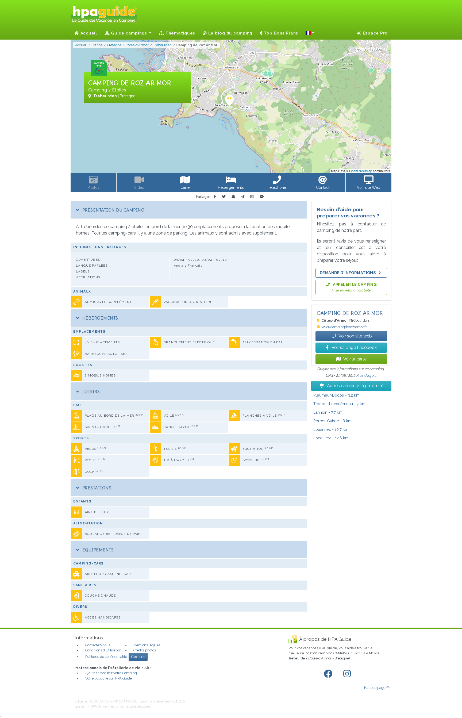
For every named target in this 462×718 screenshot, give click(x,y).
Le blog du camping (229, 33)
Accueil (88, 33)
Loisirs (90, 391)
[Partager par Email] (252, 197)
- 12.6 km (331, 438)
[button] (310, 33)
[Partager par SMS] (261, 197)
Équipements (97, 549)
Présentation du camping (112, 210)
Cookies (138, 657)
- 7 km (339, 403)
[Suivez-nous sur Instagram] (348, 674)
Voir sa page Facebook (354, 347)
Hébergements (99, 318)
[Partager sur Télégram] (243, 197)
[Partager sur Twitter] (224, 197)
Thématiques (179, 33)
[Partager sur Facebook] (214, 197)
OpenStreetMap (360, 170)
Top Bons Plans (280, 33)
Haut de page (374, 688)
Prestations (96, 487)
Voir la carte (355, 359)
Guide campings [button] (129, 33)
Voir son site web (355, 336)
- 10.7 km (330, 429)
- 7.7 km (327, 412)
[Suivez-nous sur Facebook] (329, 674)
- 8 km (332, 420)
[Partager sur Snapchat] (233, 197)
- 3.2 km (336, 395)
